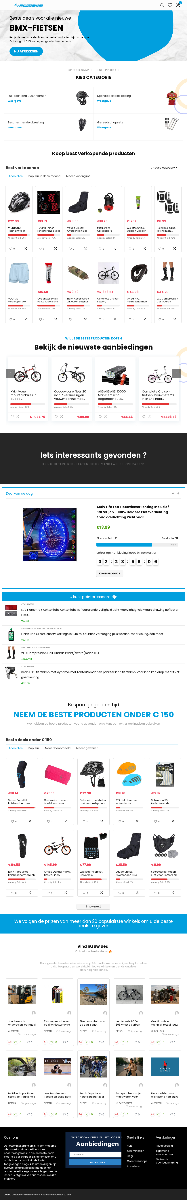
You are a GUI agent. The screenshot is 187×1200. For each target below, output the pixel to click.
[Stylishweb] (34, 1013)
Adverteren (134, 1166)
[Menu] (8, 5)
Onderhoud (157, 1031)
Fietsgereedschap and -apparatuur (41, 628)
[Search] (162, 5)
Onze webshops (137, 1161)
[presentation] (10, 373)
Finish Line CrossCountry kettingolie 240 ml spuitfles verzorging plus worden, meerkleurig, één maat (92, 634)
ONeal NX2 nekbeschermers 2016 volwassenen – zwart (137, 303)
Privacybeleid (164, 1146)
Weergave (15, 101)
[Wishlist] (170, 5)
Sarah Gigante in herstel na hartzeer (92, 1095)
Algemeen (13, 1031)
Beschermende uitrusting (35, 647)
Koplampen (27, 604)
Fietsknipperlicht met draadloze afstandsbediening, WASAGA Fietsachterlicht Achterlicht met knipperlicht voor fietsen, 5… (135, 512)
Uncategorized (124, 1103)
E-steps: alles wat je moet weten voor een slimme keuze (128, 1097)
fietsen (48, 1031)
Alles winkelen (135, 1151)
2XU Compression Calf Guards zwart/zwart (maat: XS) (167, 303)
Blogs (130, 1156)
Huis (129, 1146)
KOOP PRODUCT (110, 573)
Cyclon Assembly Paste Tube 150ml (47, 300)
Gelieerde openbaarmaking (167, 1160)
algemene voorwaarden (164, 1152)
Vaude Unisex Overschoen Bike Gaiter (77, 230)
